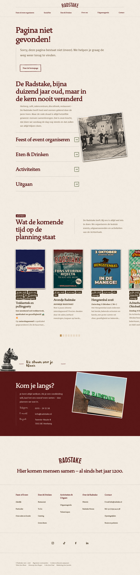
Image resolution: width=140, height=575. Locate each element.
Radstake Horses (88, 509)
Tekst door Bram (21, 565)
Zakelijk (18, 502)
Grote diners (42, 523)
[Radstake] (70, 5)
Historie (85, 502)
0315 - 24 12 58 (42, 408)
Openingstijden (110, 516)
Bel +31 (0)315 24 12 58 (112, 509)
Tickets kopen (65, 512)
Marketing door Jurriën (63, 565)
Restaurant (42, 502)
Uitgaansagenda (66, 505)
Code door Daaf (49, 565)
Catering (41, 516)
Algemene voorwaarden (40, 563)
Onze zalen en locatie (23, 516)
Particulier (19, 509)
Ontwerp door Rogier (35, 565)
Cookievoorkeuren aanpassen (59, 563)
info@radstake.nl (43, 414)
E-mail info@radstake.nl (113, 502)
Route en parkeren (111, 523)
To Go (40, 509)
